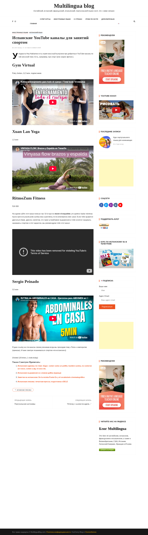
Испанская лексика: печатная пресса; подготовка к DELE (43, 382)
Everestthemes (91, 532)
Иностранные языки (62, 19)
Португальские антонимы (25, 404)
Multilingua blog (74, 6)
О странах (78, 19)
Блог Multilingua (112, 429)
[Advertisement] (116, 172)
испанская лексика (24, 390)
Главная (33, 23)
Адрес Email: (104, 296)
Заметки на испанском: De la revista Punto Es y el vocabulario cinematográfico (51, 377)
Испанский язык (35, 32)
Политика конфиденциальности (58, 532)
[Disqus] (53, 440)
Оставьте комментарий (33, 47)
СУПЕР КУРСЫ (45, 19)
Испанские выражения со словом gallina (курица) (39, 373)
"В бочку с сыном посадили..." (79, 404)
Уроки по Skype (91, 19)
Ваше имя (103, 286)
